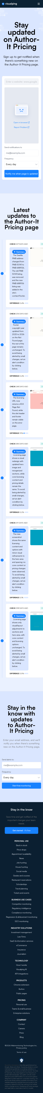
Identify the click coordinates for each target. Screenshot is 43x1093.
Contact (21, 1024)
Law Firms (21, 936)
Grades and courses (21, 875)
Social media (21, 871)
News (21, 858)
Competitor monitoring (21, 904)
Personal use (21, 1004)
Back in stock (21, 845)
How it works (21, 965)
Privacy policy (21, 1048)
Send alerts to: (8, 759)
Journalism (21, 954)
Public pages (21, 993)
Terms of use (21, 1052)
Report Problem (20, 127)
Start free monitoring (21, 785)
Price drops (21, 849)
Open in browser (20, 122)
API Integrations (21, 973)
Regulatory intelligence (21, 908)
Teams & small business (21, 1009)
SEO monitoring (21, 921)
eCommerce (21, 945)
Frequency (8, 158)
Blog (22, 1037)
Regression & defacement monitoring (21, 917)
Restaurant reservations (21, 880)
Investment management (21, 932)
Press (21, 1033)
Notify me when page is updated (21, 173)
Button (21, 989)
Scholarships (21, 884)
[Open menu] (38, 3)
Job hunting (21, 862)
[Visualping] (9, 4)
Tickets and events (21, 893)
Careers (21, 1028)
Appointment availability (21, 854)
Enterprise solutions (21, 1013)
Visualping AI (21, 969)
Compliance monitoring (21, 912)
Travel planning (21, 888)
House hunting (21, 867)
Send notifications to (13, 147)
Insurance (21, 949)
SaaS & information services (21, 941)
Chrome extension (21, 985)
